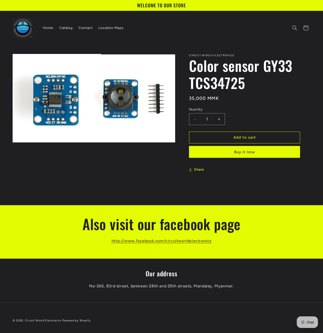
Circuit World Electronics (43, 320)
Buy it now (244, 152)
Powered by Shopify (76, 320)
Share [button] (199, 169)
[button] (294, 28)
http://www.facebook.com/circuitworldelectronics (161, 240)
